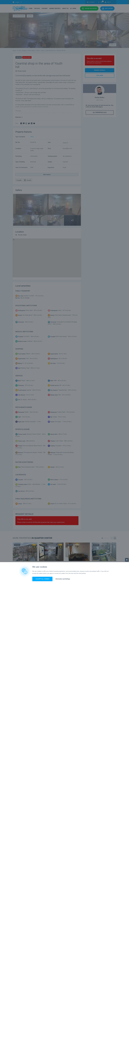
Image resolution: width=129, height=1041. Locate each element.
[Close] (127, 560)
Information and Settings (62, 579)
